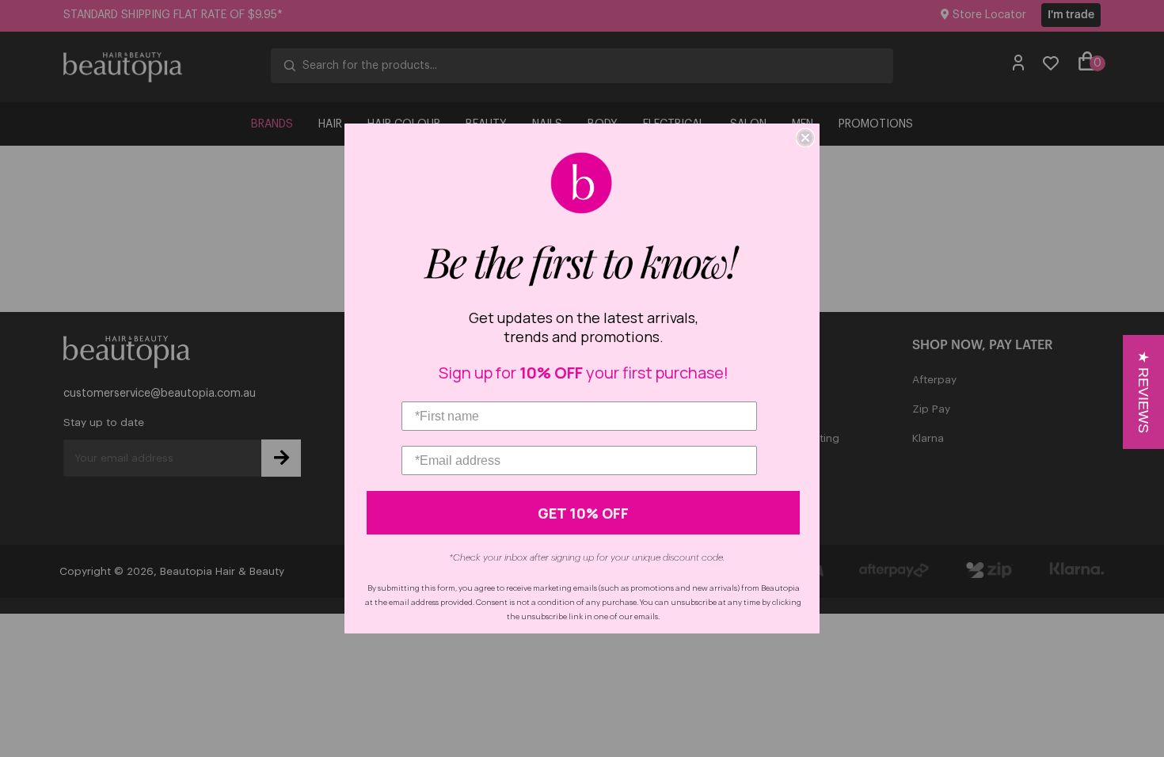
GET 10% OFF (583, 513)
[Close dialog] (805, 138)
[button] (1143, 392)
